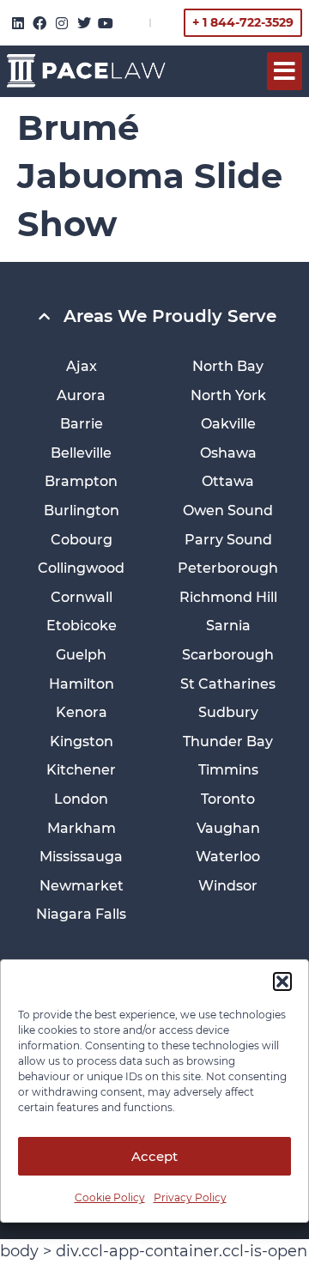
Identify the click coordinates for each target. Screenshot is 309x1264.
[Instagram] (62, 23)
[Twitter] (84, 23)
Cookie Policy (110, 1197)
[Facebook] (40, 23)
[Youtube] (105, 23)
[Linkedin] (18, 23)
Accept (154, 1156)
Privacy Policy (190, 1197)
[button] (282, 981)
